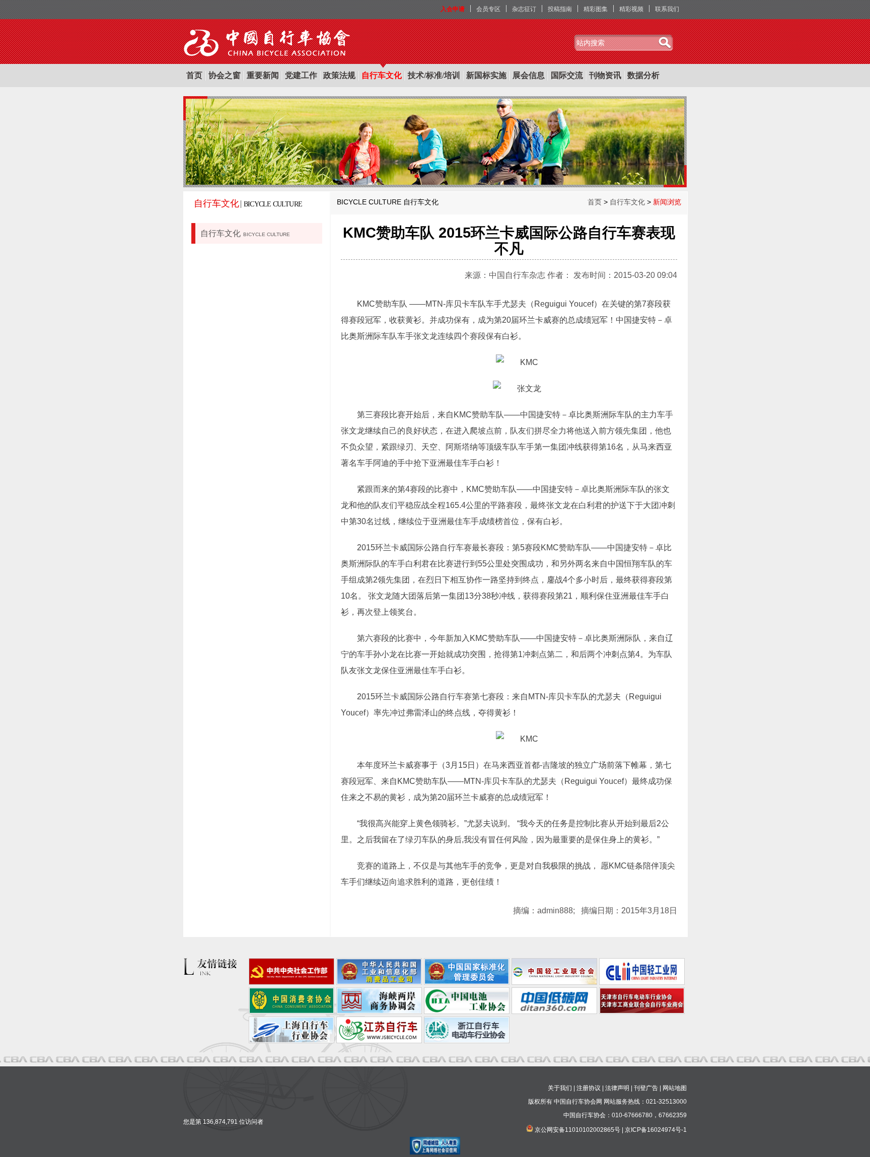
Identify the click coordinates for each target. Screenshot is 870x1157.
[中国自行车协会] (267, 43)
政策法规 (339, 75)
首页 (194, 75)
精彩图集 (596, 9)
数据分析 (643, 75)
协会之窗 (224, 75)
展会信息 (529, 75)
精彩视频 (631, 9)
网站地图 (675, 1088)
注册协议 (588, 1088)
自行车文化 (381, 75)
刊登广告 (646, 1088)
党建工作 (301, 75)
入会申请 (453, 9)
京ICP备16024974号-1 (656, 1129)
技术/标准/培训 (434, 75)
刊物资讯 (605, 75)
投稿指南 (560, 9)
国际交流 (567, 75)
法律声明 (617, 1088)
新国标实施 (486, 75)
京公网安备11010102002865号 (577, 1129)
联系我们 (667, 9)
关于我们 (560, 1088)
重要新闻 (263, 75)
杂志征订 (524, 9)
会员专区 (488, 9)
